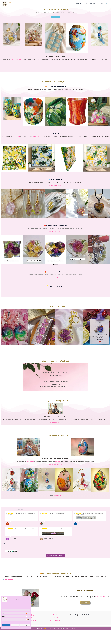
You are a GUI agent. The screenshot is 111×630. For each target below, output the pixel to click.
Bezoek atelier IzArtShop (31, 620)
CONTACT (31, 615)
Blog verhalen (31, 618)
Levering (55, 615)
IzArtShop (11, 3)
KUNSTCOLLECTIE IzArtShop (75, 3)
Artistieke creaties (55, 622)
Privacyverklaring (16, 627)
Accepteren (6, 625)
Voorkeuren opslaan (25, 625)
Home (31, 617)
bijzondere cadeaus (16, 59)
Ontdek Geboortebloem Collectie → (55, 464)
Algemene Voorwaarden (55, 620)
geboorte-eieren (30, 461)
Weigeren (15, 625)
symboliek (57, 461)
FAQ (101, 3)
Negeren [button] (73, 628)
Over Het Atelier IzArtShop (91, 3)
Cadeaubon (55, 614)
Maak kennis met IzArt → (55, 422)
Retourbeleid (55, 617)
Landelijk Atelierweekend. (101, 596)
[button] (82, 3)
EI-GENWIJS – (51, 495)
